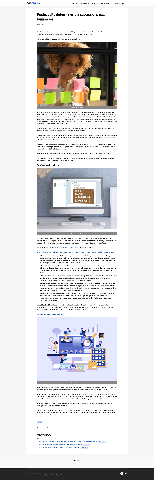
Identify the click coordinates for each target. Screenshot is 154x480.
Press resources (105, 4)
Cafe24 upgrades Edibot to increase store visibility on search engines (58, 447)
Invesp (94, 144)
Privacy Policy (30, 475)
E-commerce (85, 4)
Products (50, 428)
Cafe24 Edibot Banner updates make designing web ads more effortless (59, 445)
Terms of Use (38, 475)
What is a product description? (46, 439)
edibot (40, 422)
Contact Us (30, 473)
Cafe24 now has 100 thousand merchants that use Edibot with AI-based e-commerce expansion (67, 442)
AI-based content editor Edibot (66, 247)
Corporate (75, 4)
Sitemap (36, 473)
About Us (117, 4)
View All (77, 460)
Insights (95, 4)
